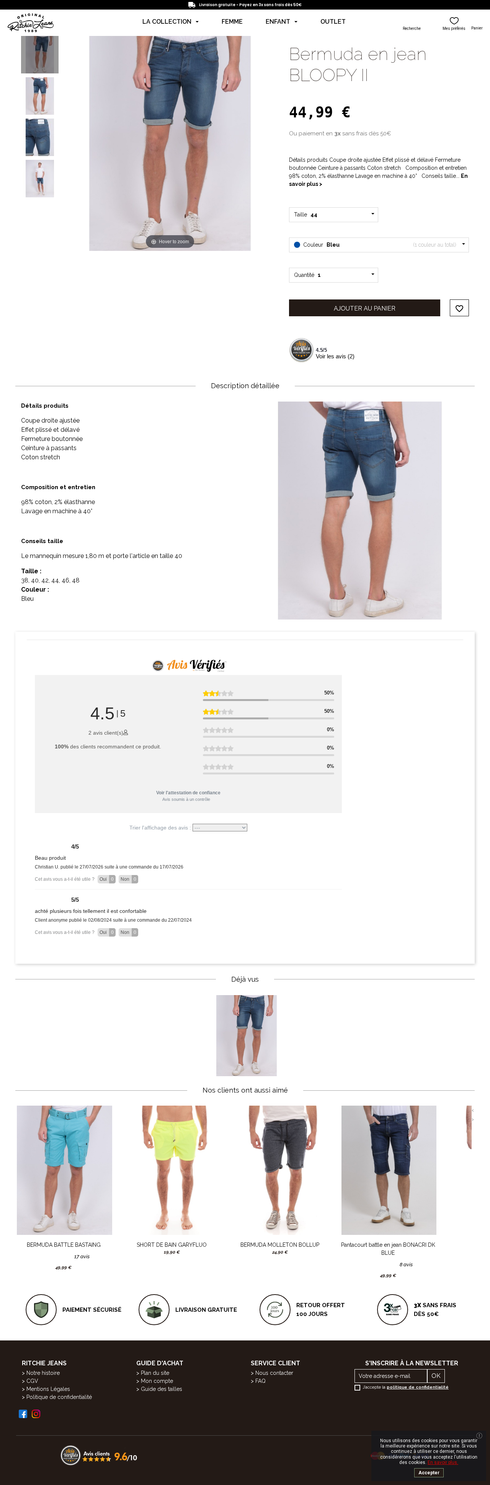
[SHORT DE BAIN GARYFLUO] (172, 1170)
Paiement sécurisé (91, 1309)
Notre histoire (43, 1373)
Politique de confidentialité (59, 1397)
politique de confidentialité (418, 1387)
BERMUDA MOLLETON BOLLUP (279, 1245)
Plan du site (155, 1373)
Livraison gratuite (206, 1309)
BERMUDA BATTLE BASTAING (64, 1245)
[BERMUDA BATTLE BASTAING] (63, 1170)
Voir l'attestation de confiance (188, 792)
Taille (307, 214)
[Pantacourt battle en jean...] (388, 1170)
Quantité (307, 275)
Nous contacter (274, 1373)
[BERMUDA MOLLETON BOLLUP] (280, 1170)
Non (128, 879)
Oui (107, 879)
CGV (32, 1381)
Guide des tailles (161, 1389)
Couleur (379, 245)
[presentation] (473, 1110)
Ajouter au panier (364, 308)
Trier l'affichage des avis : (161, 828)
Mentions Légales (48, 1389)
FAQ (260, 1381)
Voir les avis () (335, 356)
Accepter (428, 1472)
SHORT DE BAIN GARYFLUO (172, 1245)
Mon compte (157, 1381)
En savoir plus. (443, 1462)
